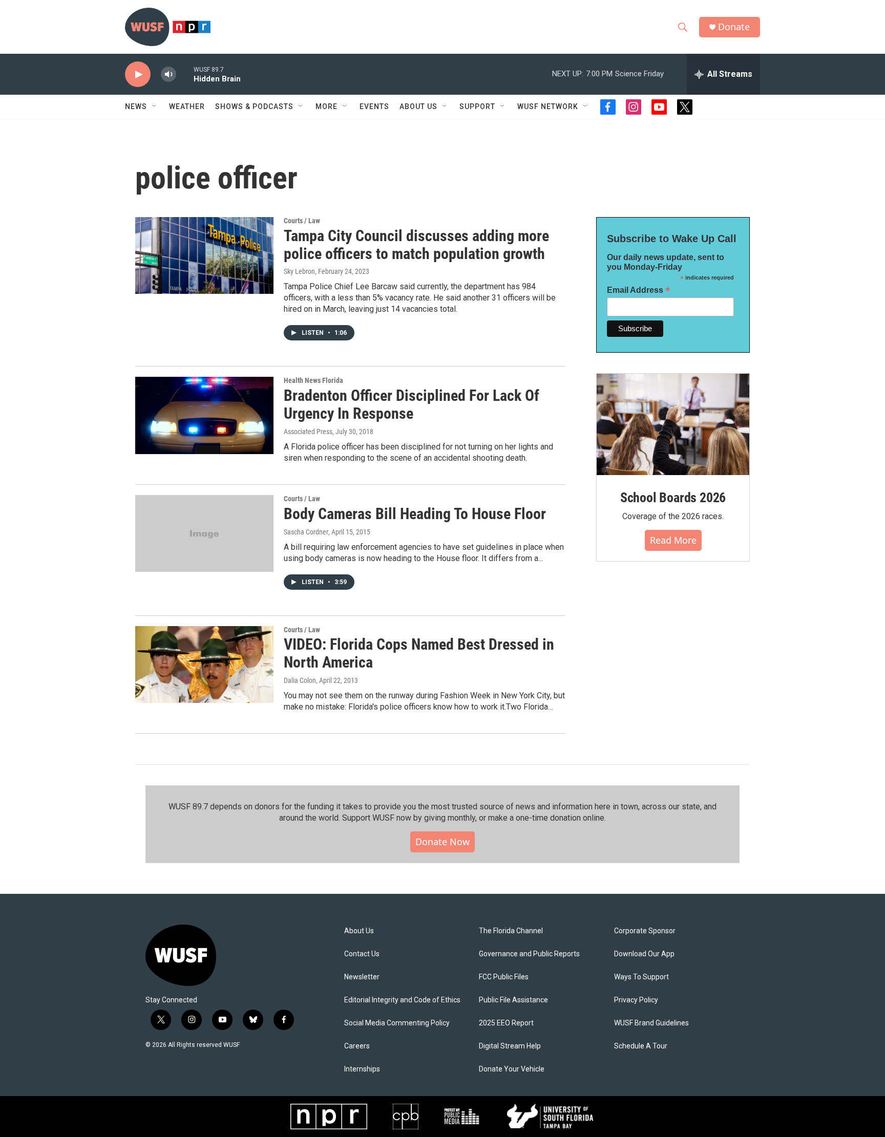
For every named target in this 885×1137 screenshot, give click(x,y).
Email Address (638, 290)
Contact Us (362, 954)
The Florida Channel (511, 931)
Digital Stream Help (510, 1046)
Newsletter (362, 977)
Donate (734, 27)
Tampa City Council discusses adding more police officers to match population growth (416, 245)
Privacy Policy (636, 1000)
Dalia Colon (300, 680)
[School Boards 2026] (673, 425)
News (136, 106)
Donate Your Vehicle (511, 1069)
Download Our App (644, 954)
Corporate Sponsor (645, 931)
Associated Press (308, 431)
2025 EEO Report (506, 1023)
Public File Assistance (513, 1000)
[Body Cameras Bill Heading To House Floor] (204, 533)
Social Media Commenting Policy (397, 1023)
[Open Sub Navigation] (155, 106)
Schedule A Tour (640, 1046)
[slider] (184, 74)
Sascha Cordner (306, 532)
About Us (359, 931)
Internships (362, 1069)
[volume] (168, 74)
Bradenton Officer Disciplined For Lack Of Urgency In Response (411, 404)
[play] (138, 74)
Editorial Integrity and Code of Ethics (402, 1000)
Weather (187, 106)
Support (477, 106)
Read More (673, 540)
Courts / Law (302, 221)
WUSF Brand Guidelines (651, 1023)
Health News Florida (313, 380)
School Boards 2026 (673, 497)
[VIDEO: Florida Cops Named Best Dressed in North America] (204, 664)
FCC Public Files (504, 977)
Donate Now (442, 841)
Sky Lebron (299, 271)
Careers (357, 1046)
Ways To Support (641, 977)
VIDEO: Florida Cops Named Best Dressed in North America (419, 653)
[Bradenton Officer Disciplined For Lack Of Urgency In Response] (204, 415)
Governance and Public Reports (529, 954)
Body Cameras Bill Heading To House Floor (415, 514)
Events (374, 106)
